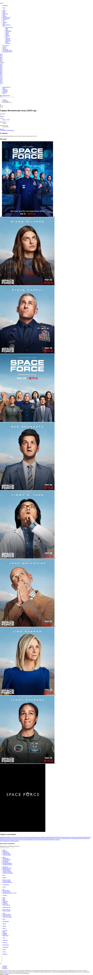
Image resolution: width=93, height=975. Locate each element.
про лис (58, 838)
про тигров (51, 839)
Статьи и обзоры (6, 859)
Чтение (7, 33)
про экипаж (57, 839)
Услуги (4, 951)
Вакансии (5, 968)
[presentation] (0, 83)
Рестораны (5, 13)
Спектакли (5, 90)
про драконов (78, 837)
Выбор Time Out (6, 24)
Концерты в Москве (7, 882)
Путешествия (6, 18)
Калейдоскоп (6, 944)
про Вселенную (59, 837)
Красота (4, 16)
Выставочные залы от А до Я (9, 893)
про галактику (66, 837)
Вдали (1, 840)
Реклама (5, 967)
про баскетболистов (34, 837)
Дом (6, 37)
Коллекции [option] (11, 130)
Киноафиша (5, 858)
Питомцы (7, 35)
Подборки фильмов (7, 863)
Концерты (5, 89)
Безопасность (6, 840)
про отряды (80, 838)
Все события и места (7, 51)
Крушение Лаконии (14, 840)
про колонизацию (8, 838)
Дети (4, 23)
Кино (4, 12)
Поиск (4, 10)
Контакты (7, 43)
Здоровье (5, 22)
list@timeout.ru (26, 973)
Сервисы (5, 934)
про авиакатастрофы (5, 837)
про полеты (12, 839)
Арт (4, 21)
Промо (7, 42)
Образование (8, 31)
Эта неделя (5, 49)
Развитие (5, 902)
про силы (39, 839)
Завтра (4, 48)
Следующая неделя (7, 50)
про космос (43, 838)
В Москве (5, 851)
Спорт (4, 19)
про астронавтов (25, 837)
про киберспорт (85, 837)
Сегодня (5, 46)
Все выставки (6, 890)
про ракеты (18, 839)
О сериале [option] (2, 130)
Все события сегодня (5, 95)
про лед (54, 838)
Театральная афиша (7, 916)
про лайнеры (49, 838)
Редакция (5, 965)
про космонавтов (37, 838)
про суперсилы (44, 839)
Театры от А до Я (7, 915)
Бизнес (7, 34)
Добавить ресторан (7, 871)
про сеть (35, 839)
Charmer (6, 974)
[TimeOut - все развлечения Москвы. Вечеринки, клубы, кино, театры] (3, 2)
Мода (4, 15)
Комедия (2, 129)
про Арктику (13, 837)
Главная (4, 99)
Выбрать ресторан (7, 868)
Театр (6, 28)
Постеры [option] (7, 130)
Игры (6, 29)
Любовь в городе (7, 853)
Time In (7, 32)
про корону (21, 838)
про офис (85, 838)
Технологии (8, 40)
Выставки (5, 92)
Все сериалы (6, 101)
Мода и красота (9, 27)
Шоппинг (5, 933)
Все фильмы (5, 860)
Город (4, 11)
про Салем (23, 839)
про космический (28, 838)
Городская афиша (7, 854)
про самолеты (29, 839)
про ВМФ (47, 837)
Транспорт (7, 38)
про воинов (52, 837)
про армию (18, 837)
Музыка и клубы (6, 17)
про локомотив (63, 838)
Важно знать (6, 935)
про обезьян (75, 838)
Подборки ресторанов (8, 873)
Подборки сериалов (7, 864)
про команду (16, 838)
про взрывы (42, 837)
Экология (7, 39)
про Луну (69, 838)
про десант (72, 837)
